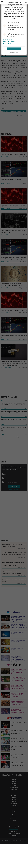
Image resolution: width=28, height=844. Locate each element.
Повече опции (14, 52)
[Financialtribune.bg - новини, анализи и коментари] (14, 2)
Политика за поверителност (9, 41)
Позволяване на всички (14, 48)
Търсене (26, 2)
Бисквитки (7, 43)
